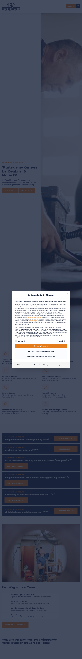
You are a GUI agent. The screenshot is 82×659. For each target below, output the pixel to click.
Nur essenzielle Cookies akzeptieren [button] (41, 351)
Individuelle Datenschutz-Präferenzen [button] (41, 357)
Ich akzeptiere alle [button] (41, 346)
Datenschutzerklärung (34, 317)
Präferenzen (20, 365)
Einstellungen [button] (33, 321)
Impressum (61, 365)
